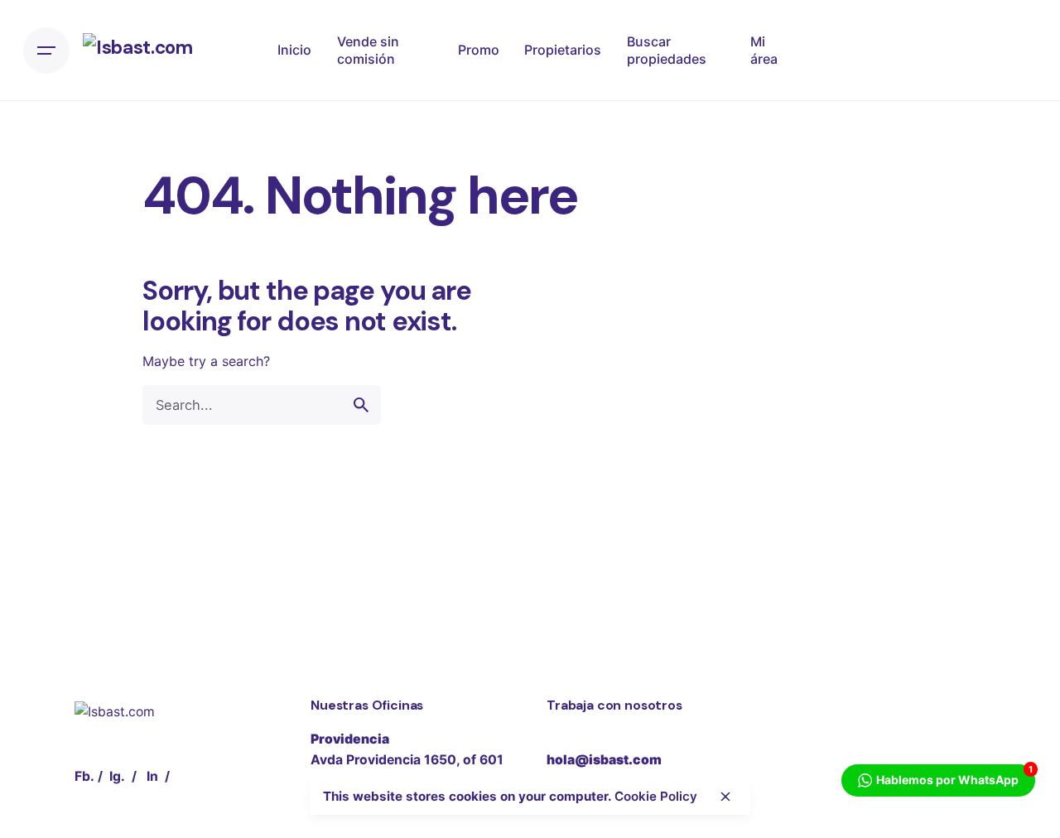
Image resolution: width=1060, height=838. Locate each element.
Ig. (117, 776)
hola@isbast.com (604, 760)
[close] (725, 796)
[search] (361, 405)
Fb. (84, 776)
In (152, 776)
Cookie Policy (655, 796)
